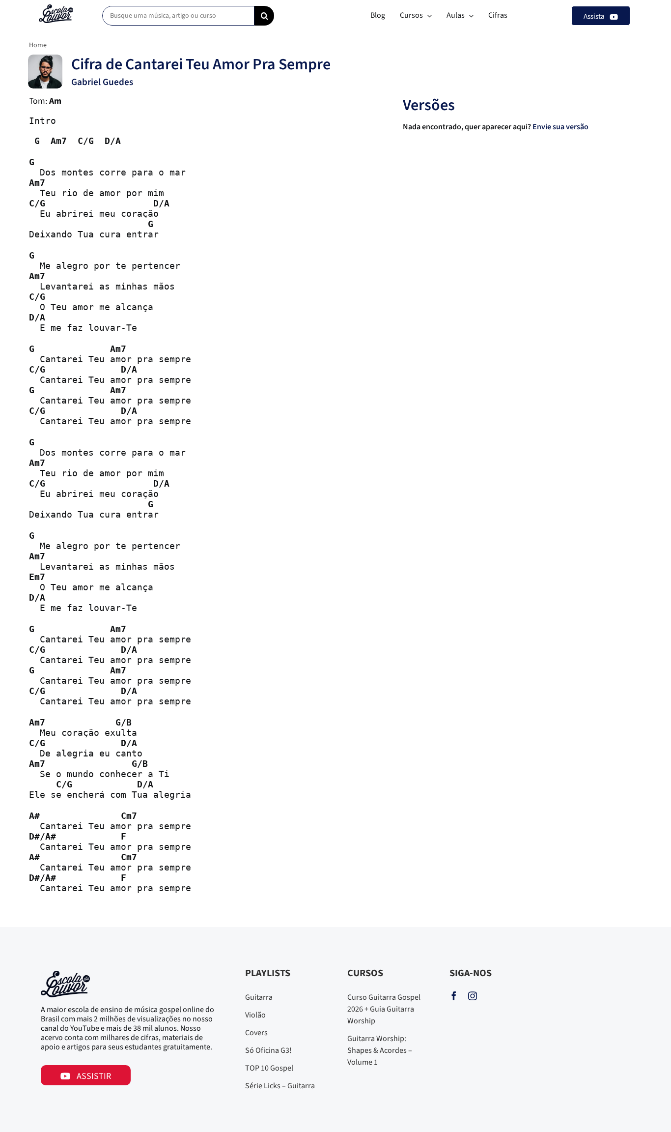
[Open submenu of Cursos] (427, 15)
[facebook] (453, 995)
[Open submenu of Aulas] (469, 15)
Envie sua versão (561, 126)
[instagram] (472, 995)
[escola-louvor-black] (56, 8)
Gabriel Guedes (102, 82)
